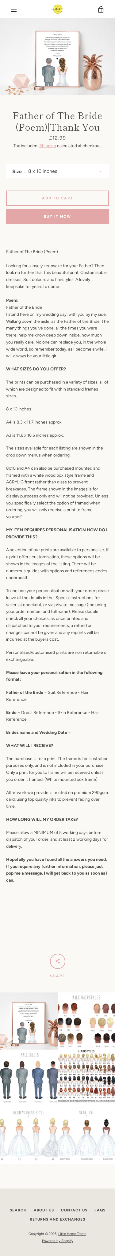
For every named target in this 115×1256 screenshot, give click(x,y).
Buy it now (57, 216)
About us (44, 1210)
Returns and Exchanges (57, 1219)
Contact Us (74, 1210)
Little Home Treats (72, 1234)
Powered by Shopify (57, 1241)
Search (18, 1210)
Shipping (47, 145)
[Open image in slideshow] (57, 56)
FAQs (99, 1210)
